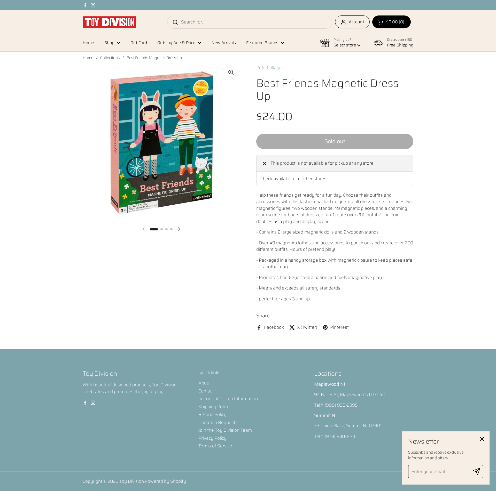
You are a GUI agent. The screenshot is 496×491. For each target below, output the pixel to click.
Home (88, 58)
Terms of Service (215, 445)
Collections (110, 58)
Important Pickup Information (228, 398)
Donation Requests (218, 422)
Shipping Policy (213, 406)
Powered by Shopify (165, 481)
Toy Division (131, 481)
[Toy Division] (109, 22)
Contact (206, 391)
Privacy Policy (212, 438)
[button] (391, 21)
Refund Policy (212, 414)
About (204, 383)
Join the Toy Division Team (225, 430)
